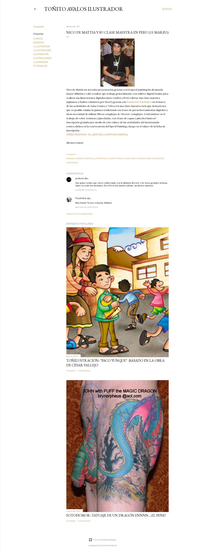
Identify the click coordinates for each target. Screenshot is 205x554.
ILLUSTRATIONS (42, 50)
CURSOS (38, 38)
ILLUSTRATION (41, 46)
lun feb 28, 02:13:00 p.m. (86, 190)
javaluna (79, 178)
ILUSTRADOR (40, 62)
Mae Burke (112, 545)
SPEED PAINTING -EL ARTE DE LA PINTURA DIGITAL (97, 134)
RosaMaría (80, 198)
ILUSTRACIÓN (41, 54)
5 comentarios (84, 370)
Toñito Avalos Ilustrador (83, 8)
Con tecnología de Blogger (104, 540)
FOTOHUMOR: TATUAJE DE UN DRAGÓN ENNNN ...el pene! (116, 515)
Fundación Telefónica (139, 101)
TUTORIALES (40, 66)
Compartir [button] (38, 26)
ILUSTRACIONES (42, 58)
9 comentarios (84, 521)
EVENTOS (38, 42)
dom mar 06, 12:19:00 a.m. (87, 207)
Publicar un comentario (79, 214)
